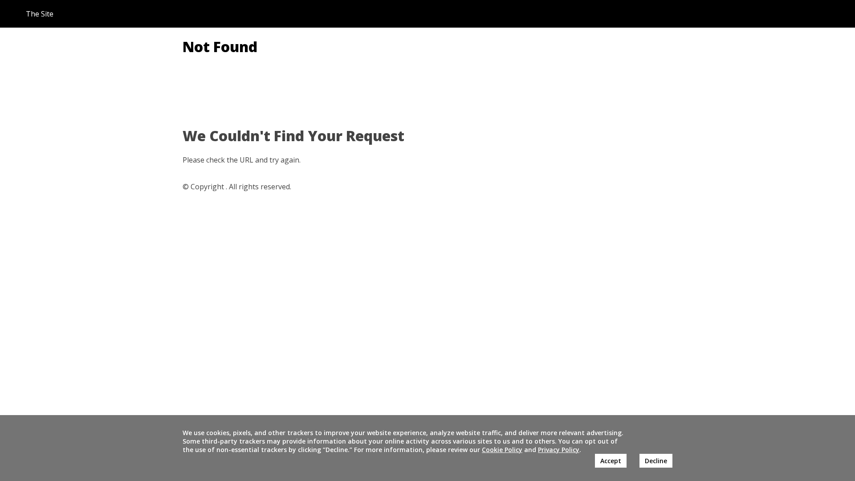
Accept (610, 461)
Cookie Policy (502, 449)
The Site (39, 14)
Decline (656, 461)
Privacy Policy (558, 449)
